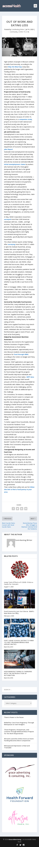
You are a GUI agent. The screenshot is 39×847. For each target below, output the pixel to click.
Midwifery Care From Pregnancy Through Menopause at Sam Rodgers (19, 723)
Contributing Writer (17, 29)
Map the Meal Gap (15, 67)
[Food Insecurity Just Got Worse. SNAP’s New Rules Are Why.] (19, 599)
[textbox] (19, 92)
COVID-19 (21, 32)
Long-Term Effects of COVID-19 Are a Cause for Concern (18, 583)
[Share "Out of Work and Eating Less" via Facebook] (13, 509)
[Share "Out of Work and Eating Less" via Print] (26, 509)
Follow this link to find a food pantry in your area (19, 489)
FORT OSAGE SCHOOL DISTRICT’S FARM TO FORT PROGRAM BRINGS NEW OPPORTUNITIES (19, 642)
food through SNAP (21, 354)
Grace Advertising (15, 839)
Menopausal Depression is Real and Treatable (17, 747)
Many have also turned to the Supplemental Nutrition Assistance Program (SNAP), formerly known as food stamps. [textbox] (18, 344)
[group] (19, 67)
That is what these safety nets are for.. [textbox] (19, 489)
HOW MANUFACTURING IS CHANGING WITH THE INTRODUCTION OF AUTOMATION (18, 673)
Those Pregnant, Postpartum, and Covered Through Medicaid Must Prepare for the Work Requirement (19, 731)
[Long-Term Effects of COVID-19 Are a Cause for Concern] (19, 569)
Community (14, 32)
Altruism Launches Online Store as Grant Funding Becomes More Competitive (19, 740)
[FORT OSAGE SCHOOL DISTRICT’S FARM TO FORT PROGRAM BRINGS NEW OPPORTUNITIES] (19, 628)
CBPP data (30, 377)
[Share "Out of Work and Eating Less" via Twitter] (17, 509)
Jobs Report (8, 149)
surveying (11, 244)
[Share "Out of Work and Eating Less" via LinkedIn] (22, 509)
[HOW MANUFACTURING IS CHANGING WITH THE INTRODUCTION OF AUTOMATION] (19, 659)
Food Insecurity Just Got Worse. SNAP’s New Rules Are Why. (19, 612)
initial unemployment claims (14, 164)
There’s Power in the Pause (14, 717)
